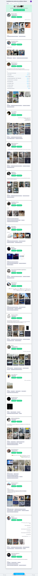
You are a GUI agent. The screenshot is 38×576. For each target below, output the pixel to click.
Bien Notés (15, 3)
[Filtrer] (31, 1)
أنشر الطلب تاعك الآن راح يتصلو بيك (19, 10)
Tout (7, 3)
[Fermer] (31, 6)
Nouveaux (11, 3)
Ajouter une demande (19, 573)
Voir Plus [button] (25, 322)
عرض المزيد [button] (14, 290)
